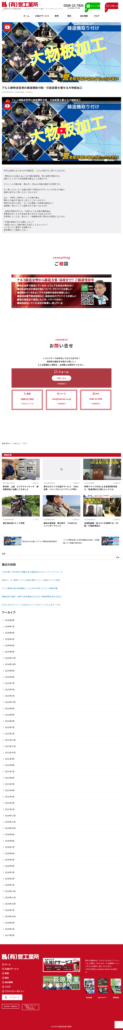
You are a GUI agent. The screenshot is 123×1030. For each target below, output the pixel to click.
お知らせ (30, 92)
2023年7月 (10, 683)
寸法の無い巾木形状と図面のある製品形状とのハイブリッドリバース (32, 571)
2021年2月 (10, 802)
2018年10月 (10, 916)
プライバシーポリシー (15, 991)
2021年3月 (10, 796)
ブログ (97, 16)
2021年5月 (10, 784)
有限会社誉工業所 (65, 1026)
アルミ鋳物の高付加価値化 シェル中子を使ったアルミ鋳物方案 (30, 588)
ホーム (26, 16)
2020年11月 (10, 821)
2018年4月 (10, 922)
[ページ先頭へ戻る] (69, 976)
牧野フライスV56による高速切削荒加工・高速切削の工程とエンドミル (100, 488)
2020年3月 (10, 872)
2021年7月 (10, 771)
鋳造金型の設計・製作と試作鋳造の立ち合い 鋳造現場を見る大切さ (32, 596)
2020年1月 (10, 884)
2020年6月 (10, 853)
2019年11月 (10, 897)
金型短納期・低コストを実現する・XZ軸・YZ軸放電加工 (101, 524)
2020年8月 (10, 840)
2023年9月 (10, 676)
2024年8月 (10, 670)
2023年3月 (10, 689)
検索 (3, 553)
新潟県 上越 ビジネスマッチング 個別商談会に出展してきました (20, 488)
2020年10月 (10, 828)
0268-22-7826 (27, 398)
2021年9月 (10, 758)
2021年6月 (10, 777)
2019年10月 (10, 903)
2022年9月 (10, 708)
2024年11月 (10, 657)
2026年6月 (10, 632)
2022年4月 (10, 721)
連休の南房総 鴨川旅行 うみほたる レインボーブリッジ (61, 524)
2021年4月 (10, 790)
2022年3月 (10, 727)
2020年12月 (10, 815)
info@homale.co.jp (61, 398)
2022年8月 (10, 714)
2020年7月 (10, 847)
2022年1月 (10, 733)
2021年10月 (10, 752)
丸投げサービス (42, 16)
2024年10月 (10, 664)
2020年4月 (10, 865)
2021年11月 (10, 746)
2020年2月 (10, 878)
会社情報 (84, 16)
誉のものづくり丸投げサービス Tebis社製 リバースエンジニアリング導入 (61, 488)
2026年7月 (10, 626)
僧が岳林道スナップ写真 (14, 523)
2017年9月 (10, 935)
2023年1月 (10, 695)
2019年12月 (10, 891)
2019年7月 (10, 910)
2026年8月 (10, 620)
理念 (69, 16)
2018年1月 (10, 928)
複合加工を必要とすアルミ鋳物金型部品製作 (39, 541)
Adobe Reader (105, 969)
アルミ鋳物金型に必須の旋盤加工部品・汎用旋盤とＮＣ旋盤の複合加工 (81, 541)
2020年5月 (10, 859)
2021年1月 (10, 809)
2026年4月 (10, 645)
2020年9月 (10, 834)
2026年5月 (10, 639)
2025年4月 (10, 651)
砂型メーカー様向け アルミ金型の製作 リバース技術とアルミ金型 (31, 580)
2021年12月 (10, 739)
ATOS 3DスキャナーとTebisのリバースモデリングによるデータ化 (31, 604)
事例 (57, 16)
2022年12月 (10, 702)
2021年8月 (10, 765)
